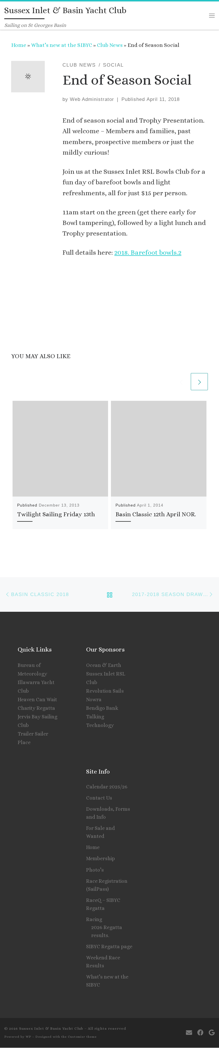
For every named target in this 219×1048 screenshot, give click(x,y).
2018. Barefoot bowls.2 (147, 252)
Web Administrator (92, 99)
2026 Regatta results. (106, 931)
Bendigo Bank (102, 708)
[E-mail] (189, 1032)
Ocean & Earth (103, 665)
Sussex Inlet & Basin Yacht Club (51, 1028)
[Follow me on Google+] (212, 1032)
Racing (94, 919)
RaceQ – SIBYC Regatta (103, 904)
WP (28, 1037)
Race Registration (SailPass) (106, 885)
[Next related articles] (199, 381)
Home (18, 45)
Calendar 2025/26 (106, 787)
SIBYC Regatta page (109, 946)
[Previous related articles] (181, 381)
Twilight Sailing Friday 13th (56, 514)
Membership (100, 858)
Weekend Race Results (103, 962)
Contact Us (99, 798)
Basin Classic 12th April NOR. (155, 514)
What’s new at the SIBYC (61, 45)
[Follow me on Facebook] (200, 1032)
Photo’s (95, 870)
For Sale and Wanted (100, 832)
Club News (110, 45)
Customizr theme (82, 1037)
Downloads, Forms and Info (108, 813)
